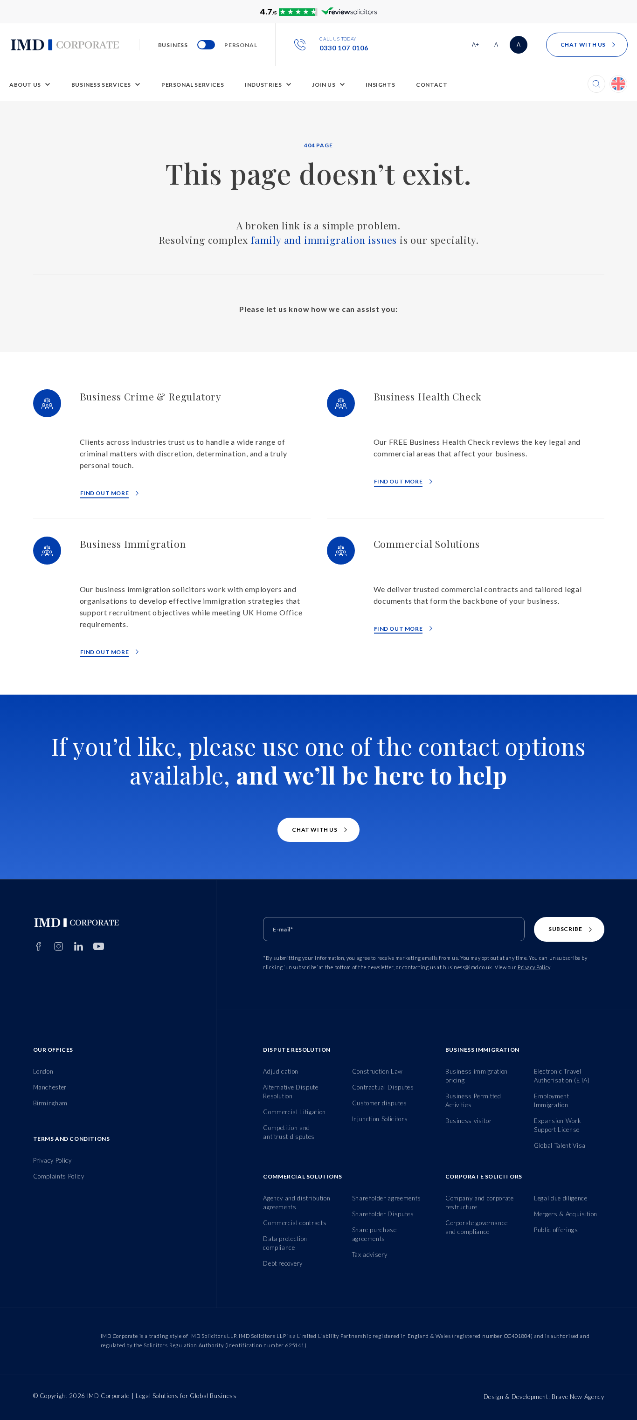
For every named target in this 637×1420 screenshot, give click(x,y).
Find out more (104, 492)
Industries (263, 84)
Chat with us (583, 44)
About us (25, 84)
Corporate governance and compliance (476, 1227)
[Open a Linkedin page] (78, 946)
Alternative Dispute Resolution (290, 1091)
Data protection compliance (285, 1243)
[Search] (596, 84)
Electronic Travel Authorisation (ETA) (561, 1076)
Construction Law (377, 1071)
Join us (323, 84)
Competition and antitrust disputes (289, 1132)
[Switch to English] (618, 84)
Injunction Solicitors (380, 1119)
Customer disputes (379, 1103)
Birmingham (50, 1103)
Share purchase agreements (374, 1234)
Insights (380, 84)
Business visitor (468, 1120)
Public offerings (556, 1230)
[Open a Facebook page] (38, 946)
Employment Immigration (551, 1100)
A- (500, 46)
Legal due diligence (560, 1198)
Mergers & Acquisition (565, 1214)
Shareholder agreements (386, 1198)
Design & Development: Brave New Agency (544, 1396)
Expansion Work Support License (557, 1125)
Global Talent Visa (560, 1145)
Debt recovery (282, 1263)
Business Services (101, 84)
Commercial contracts (294, 1223)
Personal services (192, 84)
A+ (478, 46)
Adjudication (280, 1071)
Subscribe (565, 928)
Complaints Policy (58, 1176)
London (43, 1071)
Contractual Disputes (383, 1087)
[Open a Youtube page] (98, 946)
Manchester (50, 1087)
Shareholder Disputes (383, 1214)
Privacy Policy (534, 967)
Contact (431, 84)
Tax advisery (370, 1254)
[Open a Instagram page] (58, 946)
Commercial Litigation (294, 1112)
